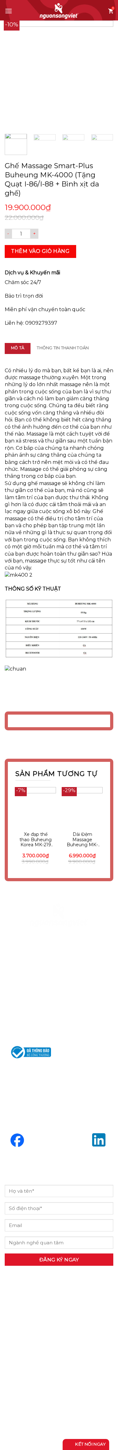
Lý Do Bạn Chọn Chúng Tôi (51, 1335)
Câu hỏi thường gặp (40, 1384)
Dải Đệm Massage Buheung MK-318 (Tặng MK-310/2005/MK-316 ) (82, 840)
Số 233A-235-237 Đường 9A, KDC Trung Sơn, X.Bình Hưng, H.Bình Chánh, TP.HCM (57, 981)
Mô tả (17, 347)
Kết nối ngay (90, 1444)
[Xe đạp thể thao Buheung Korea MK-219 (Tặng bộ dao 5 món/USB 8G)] (35, 807)
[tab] (18, 348)
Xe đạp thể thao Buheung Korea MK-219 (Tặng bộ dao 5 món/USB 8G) (36, 840)
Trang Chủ (25, 1318)
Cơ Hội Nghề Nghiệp (41, 1351)
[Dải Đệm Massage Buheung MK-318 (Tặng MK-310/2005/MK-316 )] (82, 807)
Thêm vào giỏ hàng (40, 251)
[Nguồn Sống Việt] (59, 915)
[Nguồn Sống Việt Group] (59, 11)
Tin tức (20, 1368)
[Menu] (8, 11)
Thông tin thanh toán (63, 347)
